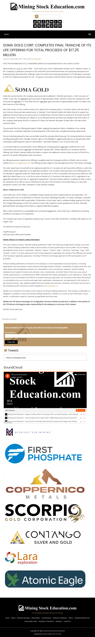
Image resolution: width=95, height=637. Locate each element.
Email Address (11, 332)
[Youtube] (47, 23)
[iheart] (60, 23)
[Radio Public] (39, 23)
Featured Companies (60, 618)
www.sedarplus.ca (51, 286)
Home (7, 618)
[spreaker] (35, 27)
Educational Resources (82, 618)
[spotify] (60, 27)
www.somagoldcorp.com (20, 163)
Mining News (36, 618)
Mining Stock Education (57, 631)
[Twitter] (35, 23)
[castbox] (52, 27)
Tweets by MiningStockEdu (16, 358)
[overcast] (43, 27)
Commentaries (46, 618)
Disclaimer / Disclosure (46, 621)
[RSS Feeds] (39, 27)
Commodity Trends (30, 621)
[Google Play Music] (56, 23)
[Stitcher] (52, 23)
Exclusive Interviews (23, 618)
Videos (70, 618)
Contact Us (67, 621)
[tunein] (47, 27)
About (13, 618)
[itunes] (43, 23)
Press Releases (36, 59)
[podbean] (56, 27)
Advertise (59, 621)
